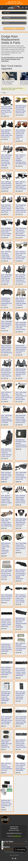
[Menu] (2, 7)
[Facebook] (13, 858)
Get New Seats (11, 852)
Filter (4, 92)
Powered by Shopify (19, 852)
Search (14, 28)
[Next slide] (25, 78)
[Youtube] (15, 858)
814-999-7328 (17, 836)
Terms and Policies (14, 855)
